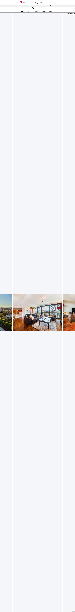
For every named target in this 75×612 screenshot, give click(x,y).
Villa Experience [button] (43, 11)
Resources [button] (50, 11)
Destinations (22, 11)
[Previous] (1, 312)
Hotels (44, 5)
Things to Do (49, 5)
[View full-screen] (71, 13)
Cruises (25, 5)
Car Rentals (30, 5)
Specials (36, 11)
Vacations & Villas (37, 5)
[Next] (73, 312)
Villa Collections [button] (29, 11)
